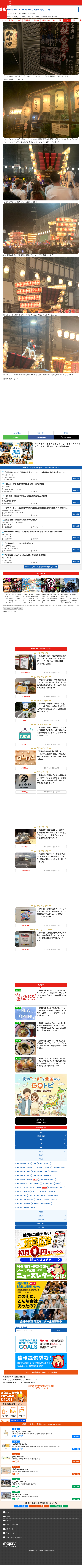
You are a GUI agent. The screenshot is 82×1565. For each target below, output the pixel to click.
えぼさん (15, 611)
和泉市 (39, 1199)
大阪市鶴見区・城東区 (24, 1171)
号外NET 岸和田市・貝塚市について (15, 1537)
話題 (60, 20)
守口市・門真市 (47, 1183)
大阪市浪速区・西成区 (48, 1179)
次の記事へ (65, 433)
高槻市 (19, 1191)
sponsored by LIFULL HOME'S (52, 1424)
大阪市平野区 (21, 1183)
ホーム (7, 1512)
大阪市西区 (54, 1171)
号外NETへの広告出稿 (11, 1524)
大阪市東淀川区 (45, 1163)
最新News (12, 20)
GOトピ (4, 20)
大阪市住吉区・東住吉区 (27, 1179)
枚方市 (35, 1191)
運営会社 (7, 1516)
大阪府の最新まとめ (23, 1163)
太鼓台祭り (7, 608)
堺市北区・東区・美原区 (37, 1195)
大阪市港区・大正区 (23, 1175)
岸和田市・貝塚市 (49, 1199)
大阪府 (33, 13)
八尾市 (51, 1191)
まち (54, 20)
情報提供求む (9, 1520)
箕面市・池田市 (29, 1187)
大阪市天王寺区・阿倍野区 (40, 1175)
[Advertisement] (41, 631)
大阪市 (34, 1163)
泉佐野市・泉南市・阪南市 (42, 1203)
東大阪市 (43, 1191)
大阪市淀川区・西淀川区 (24, 1167)
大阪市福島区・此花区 (42, 1167)
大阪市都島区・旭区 (58, 1167)
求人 (19, 20)
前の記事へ (17, 433)
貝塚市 (20, 608)
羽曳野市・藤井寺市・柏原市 (26, 1207)
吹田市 (58, 1183)
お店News (36, 20)
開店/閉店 (27, 20)
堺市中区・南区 (53, 1195)
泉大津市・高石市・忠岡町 (25, 1199)
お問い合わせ (9, 1529)
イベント (67, 20)
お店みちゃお (46, 20)
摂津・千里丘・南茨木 (57, 1187)
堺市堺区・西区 (21, 1195)
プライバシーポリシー (11, 1533)
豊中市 (41, 1187)
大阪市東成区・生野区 (41, 1171)
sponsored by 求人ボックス (53, 467)
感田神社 (14, 608)
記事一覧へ (41, 433)
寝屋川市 (27, 1191)
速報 (74, 20)
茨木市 (19, 1187)
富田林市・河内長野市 (24, 1203)
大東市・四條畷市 (33, 1183)
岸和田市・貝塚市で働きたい (32, 468)
